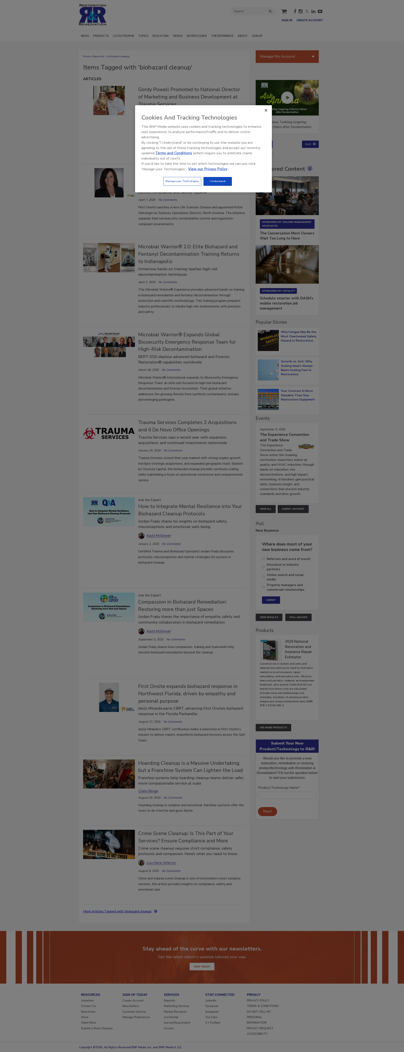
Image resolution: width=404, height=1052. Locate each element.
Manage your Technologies (182, 181)
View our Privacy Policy (207, 169)
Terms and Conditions (173, 153)
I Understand (218, 181)
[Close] (266, 110)
